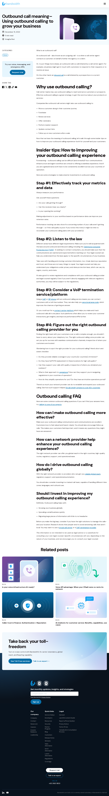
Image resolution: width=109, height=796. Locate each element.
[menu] (105, 4)
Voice (5, 55)
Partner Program (47, 728)
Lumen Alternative (48, 755)
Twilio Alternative (48, 745)
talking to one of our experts (50, 404)
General (62, 715)
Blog (46, 732)
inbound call (58, 75)
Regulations (49, 759)
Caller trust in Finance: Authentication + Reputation (24, 623)
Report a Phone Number (67, 721)
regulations (63, 372)
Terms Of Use (63, 727)
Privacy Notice (46, 697)
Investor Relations (34, 731)
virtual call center (65, 527)
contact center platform (64, 310)
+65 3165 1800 (54, 783)
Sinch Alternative (48, 750)
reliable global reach (92, 474)
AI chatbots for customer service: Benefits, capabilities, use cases (81, 624)
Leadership (34, 735)
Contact (33, 721)
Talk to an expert (40, 661)
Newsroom (34, 724)
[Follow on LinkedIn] (3, 793)
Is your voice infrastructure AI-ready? (18, 587)
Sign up (36, 702)
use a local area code (90, 302)
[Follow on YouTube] (7, 793)
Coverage (48, 762)
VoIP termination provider (86, 527)
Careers (33, 727)
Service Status (49, 715)
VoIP (44, 299)
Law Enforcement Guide (67, 718)
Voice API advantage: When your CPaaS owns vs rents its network (79, 588)
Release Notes (49, 738)
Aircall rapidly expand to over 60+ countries (83, 388)
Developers (48, 718)
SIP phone (52, 299)
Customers (48, 735)
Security (47, 724)
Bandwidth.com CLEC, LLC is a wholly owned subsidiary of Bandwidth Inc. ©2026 (82, 792)
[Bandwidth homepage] (11, 4)
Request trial (17, 72)
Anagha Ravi (10, 39)
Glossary (48, 741)
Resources (48, 721)
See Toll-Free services (20, 661)
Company (34, 718)
